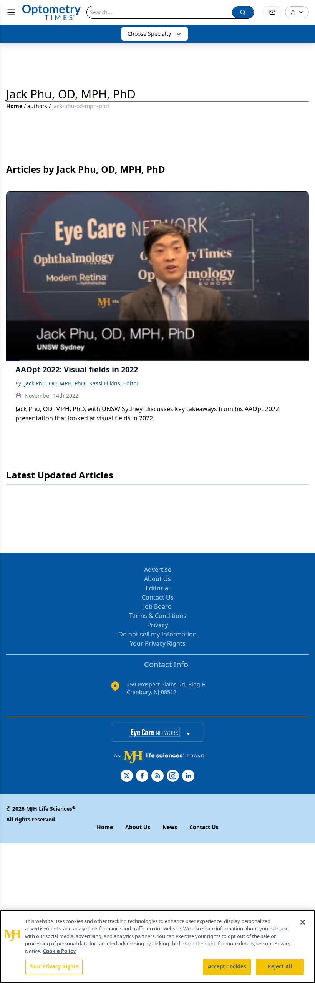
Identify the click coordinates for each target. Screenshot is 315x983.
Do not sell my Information (157, 634)
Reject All (280, 966)
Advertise (157, 569)
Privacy (157, 625)
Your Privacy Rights (158, 643)
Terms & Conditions (157, 615)
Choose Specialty (149, 33)
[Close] (302, 922)
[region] (157, 946)
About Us (157, 579)
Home (14, 106)
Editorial (158, 588)
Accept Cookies (227, 966)
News (169, 827)
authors (37, 106)
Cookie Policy (59, 951)
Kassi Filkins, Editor (114, 383)
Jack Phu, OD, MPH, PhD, (55, 383)
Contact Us (158, 597)
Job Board (157, 606)
